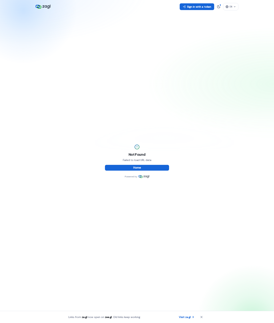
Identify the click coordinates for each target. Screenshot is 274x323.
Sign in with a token (199, 6)
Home (137, 168)
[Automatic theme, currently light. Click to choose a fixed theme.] (218, 6)
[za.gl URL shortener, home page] (43, 7)
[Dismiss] (201, 317)
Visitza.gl (185, 317)
